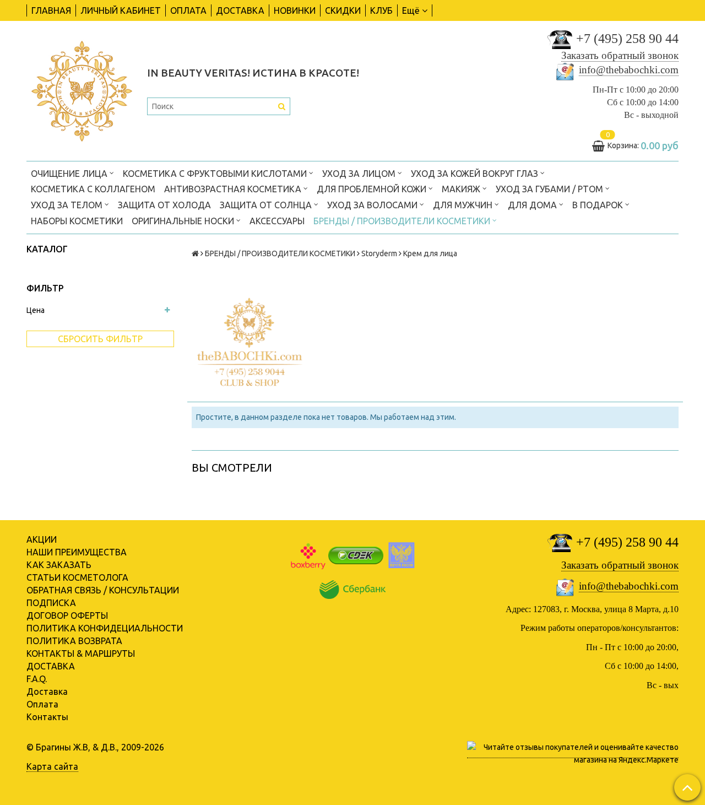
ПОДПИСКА (51, 603)
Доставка (47, 691)
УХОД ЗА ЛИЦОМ (360, 174)
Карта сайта (52, 766)
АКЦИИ (41, 539)
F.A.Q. (36, 679)
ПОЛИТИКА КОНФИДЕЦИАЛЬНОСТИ (104, 628)
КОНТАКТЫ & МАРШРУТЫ (80, 653)
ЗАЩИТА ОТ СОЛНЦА (267, 205)
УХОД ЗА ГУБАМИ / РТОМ (550, 189)
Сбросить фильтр (100, 339)
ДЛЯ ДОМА (533, 205)
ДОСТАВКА (240, 10)
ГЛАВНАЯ (51, 10)
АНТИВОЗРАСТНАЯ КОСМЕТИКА (233, 189)
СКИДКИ (343, 10)
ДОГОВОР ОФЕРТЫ (67, 615)
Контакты (47, 717)
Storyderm (379, 253)
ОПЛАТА (188, 10)
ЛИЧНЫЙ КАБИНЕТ (120, 10)
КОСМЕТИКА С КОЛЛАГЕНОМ (93, 189)
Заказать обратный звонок (620, 55)
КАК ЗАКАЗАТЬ (58, 565)
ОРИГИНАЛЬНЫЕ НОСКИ (184, 221)
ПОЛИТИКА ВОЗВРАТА (74, 641)
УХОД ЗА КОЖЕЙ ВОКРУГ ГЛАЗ (475, 174)
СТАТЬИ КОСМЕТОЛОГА (77, 577)
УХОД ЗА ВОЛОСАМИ (373, 205)
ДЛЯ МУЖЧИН (464, 205)
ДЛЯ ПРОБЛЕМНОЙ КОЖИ (373, 189)
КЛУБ (381, 10)
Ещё (411, 10)
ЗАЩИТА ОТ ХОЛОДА (164, 205)
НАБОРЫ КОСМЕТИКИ (77, 221)
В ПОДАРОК (598, 205)
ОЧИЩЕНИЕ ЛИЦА (70, 174)
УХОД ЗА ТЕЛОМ (68, 205)
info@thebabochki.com (629, 69)
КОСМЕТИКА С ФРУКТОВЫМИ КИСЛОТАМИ (216, 174)
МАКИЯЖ (462, 189)
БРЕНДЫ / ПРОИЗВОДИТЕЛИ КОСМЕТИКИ (402, 221)
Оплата (42, 704)
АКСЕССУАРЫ (277, 221)
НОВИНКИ (295, 10)
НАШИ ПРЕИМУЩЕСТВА (76, 552)
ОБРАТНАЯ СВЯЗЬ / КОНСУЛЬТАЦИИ (102, 590)
